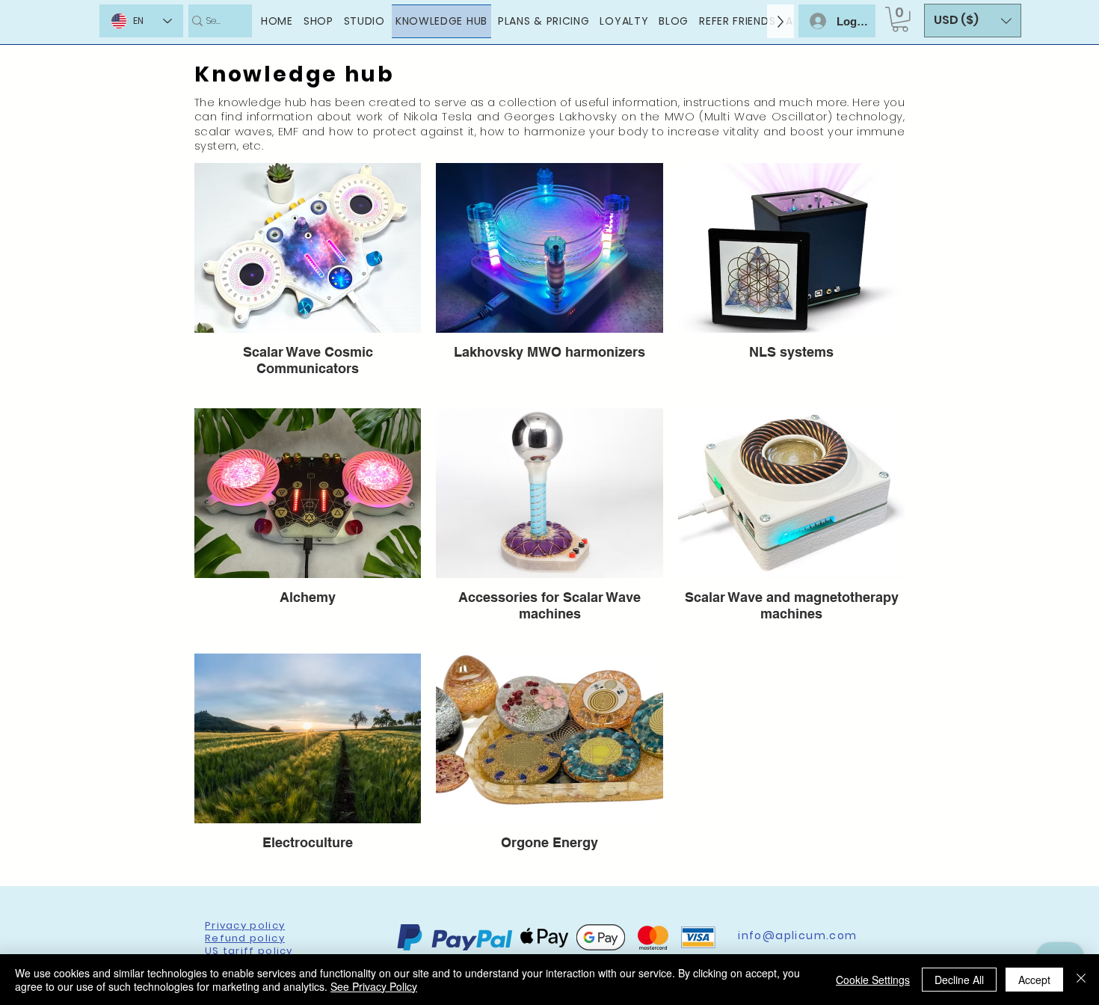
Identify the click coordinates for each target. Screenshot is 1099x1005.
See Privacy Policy (373, 986)
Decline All (959, 979)
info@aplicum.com (797, 935)
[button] (900, 19)
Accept (1034, 979)
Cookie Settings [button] (873, 979)
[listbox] (972, 20)
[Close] (1081, 979)
